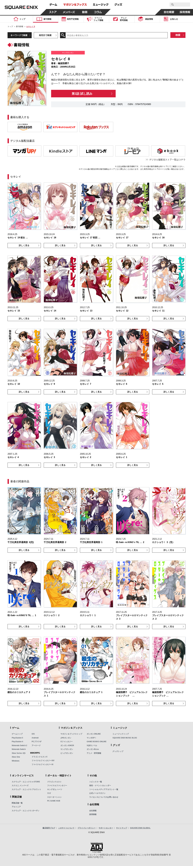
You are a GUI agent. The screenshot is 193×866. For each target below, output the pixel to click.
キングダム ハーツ (54, 789)
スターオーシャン (54, 797)
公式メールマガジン (97, 793)
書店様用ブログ (49, 828)
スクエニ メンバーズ (20, 785)
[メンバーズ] (69, 12)
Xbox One (16, 757)
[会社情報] (169, 12)
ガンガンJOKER (67, 745)
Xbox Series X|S (18, 753)
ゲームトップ (17, 734)
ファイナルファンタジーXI (42, 764)
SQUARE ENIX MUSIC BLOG (124, 738)
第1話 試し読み (82, 93)
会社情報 (92, 811)
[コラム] (98, 12)
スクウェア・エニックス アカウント (26, 789)
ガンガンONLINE (94, 734)
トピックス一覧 (95, 782)
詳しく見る (24, 245)
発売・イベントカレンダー (100, 785)
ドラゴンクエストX (39, 757)
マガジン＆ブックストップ (71, 734)
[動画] (84, 12)
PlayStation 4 (17, 742)
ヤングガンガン (66, 749)
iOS (33, 734)
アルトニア (16, 807)
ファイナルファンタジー (57, 785)
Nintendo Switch (19, 749)
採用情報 (92, 814)
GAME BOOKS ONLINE (96, 742)
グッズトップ (117, 751)
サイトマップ (121, 828)
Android (35, 738)
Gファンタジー (66, 742)
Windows (15, 761)
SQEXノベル (92, 745)
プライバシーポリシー (87, 828)
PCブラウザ (36, 742)
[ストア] (53, 12)
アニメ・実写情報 (94, 753)
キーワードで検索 (19, 35)
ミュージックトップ (120, 734)
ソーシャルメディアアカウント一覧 (103, 789)
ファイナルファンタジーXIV (43, 760)
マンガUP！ (91, 738)
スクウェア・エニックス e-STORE (26, 782)
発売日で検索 (45, 35)
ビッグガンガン (66, 753)
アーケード (36, 745)
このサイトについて (66, 828)
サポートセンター (106, 828)
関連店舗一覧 (17, 803)
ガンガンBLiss (93, 749)
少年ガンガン (65, 738)
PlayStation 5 (17, 738)
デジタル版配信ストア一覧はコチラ (167, 159)
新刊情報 (19, 26)
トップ (10, 26)
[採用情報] (185, 12)
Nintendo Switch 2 (19, 745)
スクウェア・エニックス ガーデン (25, 811)
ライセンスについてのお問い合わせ (103, 797)
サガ (49, 793)
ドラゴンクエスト (54, 782)
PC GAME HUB (53, 801)
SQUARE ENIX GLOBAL (140, 828)
